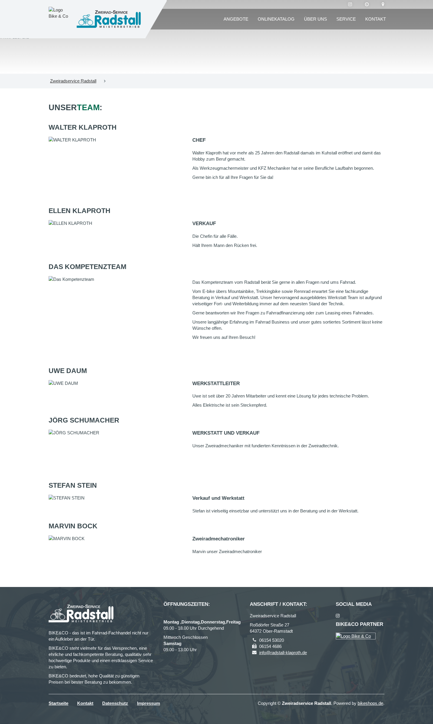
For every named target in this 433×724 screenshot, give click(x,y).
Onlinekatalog (276, 19)
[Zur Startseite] (108, 19)
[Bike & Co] (356, 636)
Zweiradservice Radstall (73, 80)
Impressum (148, 703)
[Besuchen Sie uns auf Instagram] (350, 4)
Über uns (315, 19)
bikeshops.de (370, 703)
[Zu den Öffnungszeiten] (367, 4)
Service (346, 19)
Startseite (58, 703)
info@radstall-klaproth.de (283, 652)
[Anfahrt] (383, 4)
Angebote (236, 19)
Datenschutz (115, 703)
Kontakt (375, 19)
